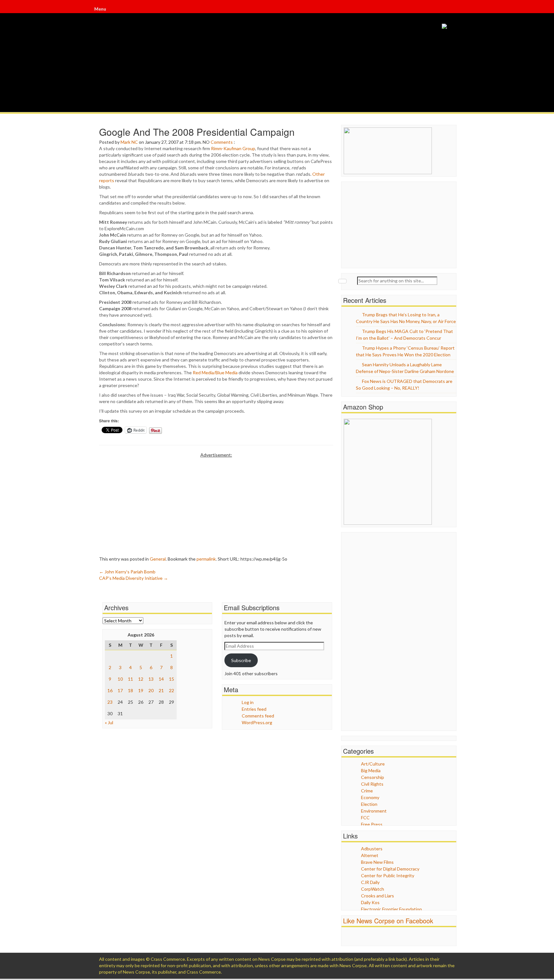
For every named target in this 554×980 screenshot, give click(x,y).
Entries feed (254, 709)
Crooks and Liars (377, 895)
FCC (365, 817)
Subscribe (241, 660)
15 (171, 679)
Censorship (372, 777)
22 (171, 690)
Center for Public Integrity (387, 875)
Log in (248, 702)
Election (369, 804)
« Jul (109, 722)
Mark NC (129, 142)
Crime (367, 790)
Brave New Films (377, 862)
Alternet (369, 855)
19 (140, 690)
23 (110, 702)
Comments (222, 142)
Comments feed (258, 715)
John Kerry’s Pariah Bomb (127, 571)
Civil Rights (372, 784)
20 (151, 690)
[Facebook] (452, 9)
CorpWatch (372, 889)
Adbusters (371, 848)
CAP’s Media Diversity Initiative (133, 578)
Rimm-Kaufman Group (233, 148)
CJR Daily (370, 882)
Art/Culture (373, 763)
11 (130, 679)
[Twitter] (453, 9)
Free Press (371, 824)
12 (140, 679)
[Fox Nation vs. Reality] (444, 25)
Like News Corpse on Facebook (388, 920)
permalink (206, 559)
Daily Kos (370, 902)
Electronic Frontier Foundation (391, 909)
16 (110, 690)
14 (161, 679)
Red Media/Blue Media (215, 372)
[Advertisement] (216, 503)
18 (130, 690)
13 (151, 679)
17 (120, 690)
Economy (370, 797)
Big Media (371, 770)
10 (120, 679)
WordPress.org (257, 722)
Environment (374, 811)
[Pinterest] (454, 9)
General (158, 559)
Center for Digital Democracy (390, 868)
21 (161, 690)
